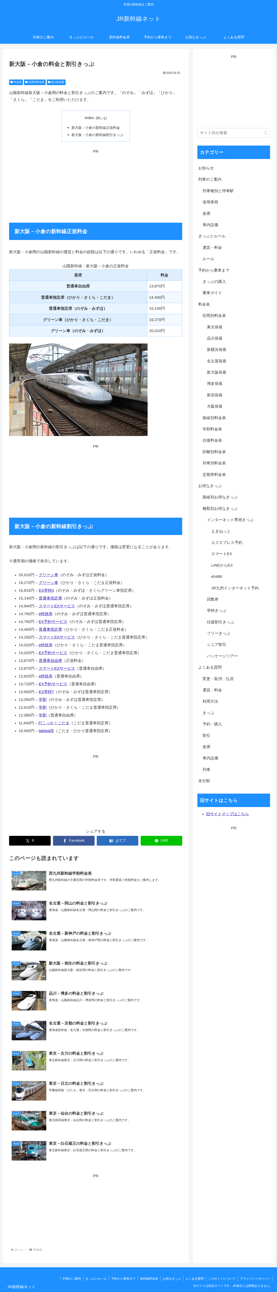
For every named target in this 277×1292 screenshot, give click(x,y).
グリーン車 (48, 575)
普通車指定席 (50, 598)
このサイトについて (221, 1278)
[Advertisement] (95, 185)
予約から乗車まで (123, 1278)
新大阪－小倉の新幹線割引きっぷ (97, 135)
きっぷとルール (96, 1278)
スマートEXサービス (57, 606)
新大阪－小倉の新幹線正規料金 (95, 128)
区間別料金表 (36, 82)
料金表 (18, 82)
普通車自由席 (50, 660)
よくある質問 (194, 1278)
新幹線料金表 (149, 1278)
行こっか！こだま (53, 723)
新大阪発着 (57, 82)
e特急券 (46, 614)
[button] (265, 132)
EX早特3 (46, 590)
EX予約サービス (53, 621)
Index (89, 118)
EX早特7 (46, 692)
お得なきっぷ (172, 1278)
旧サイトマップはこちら (227, 814)
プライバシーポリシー (255, 1278)
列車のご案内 (72, 1278)
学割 (43, 699)
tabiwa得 (46, 731)
